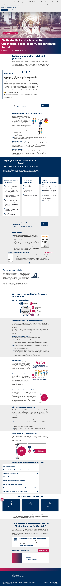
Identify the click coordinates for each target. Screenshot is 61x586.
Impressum (3, 7)
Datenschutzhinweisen (14, 5)
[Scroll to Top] (55, 289)
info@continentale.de (7, 583)
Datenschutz (33, 4)
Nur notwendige (12, 9)
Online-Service (20, 154)
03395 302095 (28, 557)
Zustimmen (4, 9)
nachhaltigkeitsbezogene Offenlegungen (26, 517)
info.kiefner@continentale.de (31, 559)
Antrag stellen (45, 105)
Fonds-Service (44, 224)
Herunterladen (49, 252)
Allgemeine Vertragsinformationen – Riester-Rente (18, 252)
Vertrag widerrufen (56, 583)
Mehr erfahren (11, 509)
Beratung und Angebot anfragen (26, 545)
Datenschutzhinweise (11, 7)
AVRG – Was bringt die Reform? (11, 92)
